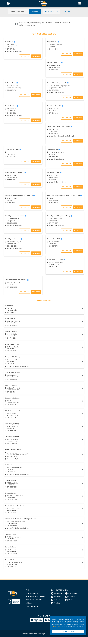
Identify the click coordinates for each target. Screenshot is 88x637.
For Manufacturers (35, 596)
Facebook (58, 593)
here (63, 628)
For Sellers (32, 593)
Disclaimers (32, 606)
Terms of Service (34, 600)
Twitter (57, 603)
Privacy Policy (56, 626)
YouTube (58, 600)
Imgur (70, 600)
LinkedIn (57, 596)
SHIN (28, 590)
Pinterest (72, 596)
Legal (29, 603)
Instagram (72, 593)
